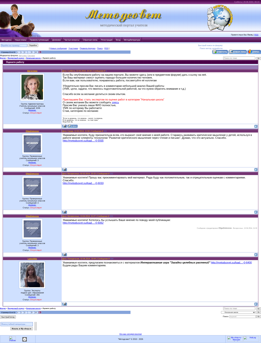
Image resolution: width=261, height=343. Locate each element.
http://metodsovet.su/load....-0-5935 (83, 140)
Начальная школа (33, 58)
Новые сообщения (58, 48)
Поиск (100, 48)
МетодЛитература (132, 40)
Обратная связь (90, 40)
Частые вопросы (71, 40)
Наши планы (20, 40)
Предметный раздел (16, 58)
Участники (73, 48)
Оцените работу (49, 58)
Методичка (6, 40)
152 (111, 174)
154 (111, 259)
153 (111, 216)
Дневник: (32, 110)
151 (105, 131)
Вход (118, 40)
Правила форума (87, 48)
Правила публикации (39, 40)
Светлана (31, 56)
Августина (22, 56)
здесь (115, 102)
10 (36, 52)
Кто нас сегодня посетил (130, 334)
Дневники (56, 40)
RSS (256, 35)
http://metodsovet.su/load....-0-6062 (83, 222)
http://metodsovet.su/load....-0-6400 (231, 262)
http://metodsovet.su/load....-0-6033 (83, 183)
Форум (3, 58)
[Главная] (123, 22)
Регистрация (106, 40)
